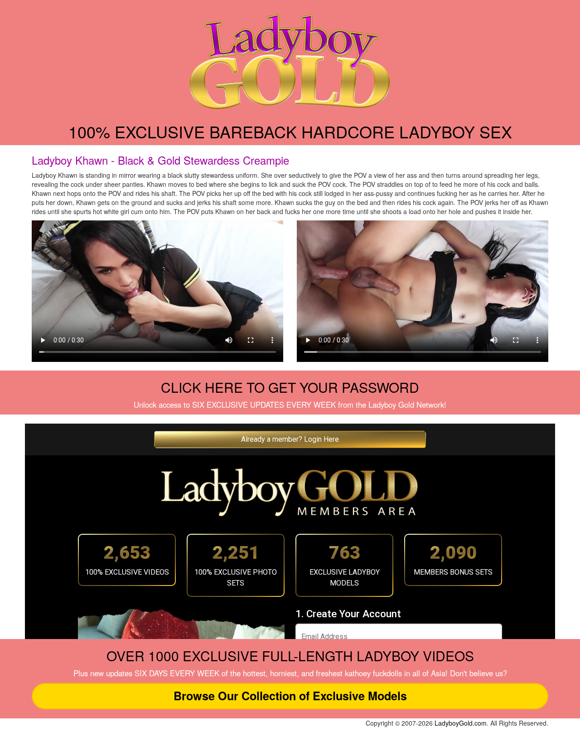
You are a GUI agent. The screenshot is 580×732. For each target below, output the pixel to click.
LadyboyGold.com (461, 722)
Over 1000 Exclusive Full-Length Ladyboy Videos (290, 655)
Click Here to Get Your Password (290, 387)
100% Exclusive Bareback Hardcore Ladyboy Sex (290, 131)
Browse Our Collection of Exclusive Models (290, 696)
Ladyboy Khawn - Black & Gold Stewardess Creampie (160, 160)
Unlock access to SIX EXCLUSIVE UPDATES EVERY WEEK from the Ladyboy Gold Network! (290, 404)
